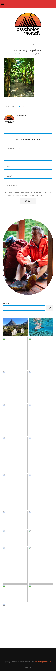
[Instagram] (49, 4)
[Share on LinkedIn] (35, 106)
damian (23, 53)
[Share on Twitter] (30, 106)
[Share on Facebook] (28, 106)
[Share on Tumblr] (38, 106)
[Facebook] (47, 4)
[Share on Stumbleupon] (43, 106)
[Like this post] (25, 106)
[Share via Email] (50, 106)
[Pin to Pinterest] (33, 106)
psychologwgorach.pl (43, 662)
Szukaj (6, 304)
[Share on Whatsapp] (45, 106)
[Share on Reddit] (40, 106)
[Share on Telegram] (48, 106)
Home (15, 45)
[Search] (53, 4)
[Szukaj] (49, 308)
